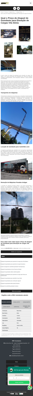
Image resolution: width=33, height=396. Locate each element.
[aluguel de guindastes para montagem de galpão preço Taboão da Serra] (8, 33)
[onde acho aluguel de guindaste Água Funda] (24, 33)
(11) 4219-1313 (9, 248)
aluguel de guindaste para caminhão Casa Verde (11, 278)
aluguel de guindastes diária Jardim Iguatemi (10, 271)
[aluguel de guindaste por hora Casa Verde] (8, 66)
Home (16, 361)
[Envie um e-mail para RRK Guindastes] (18, 8)
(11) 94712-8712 (17, 353)
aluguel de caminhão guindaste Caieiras (9, 286)
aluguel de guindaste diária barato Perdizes (10, 283)
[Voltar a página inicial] (5, 3)
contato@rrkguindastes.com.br (17, 355)
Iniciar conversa (19, 382)
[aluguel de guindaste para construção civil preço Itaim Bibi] (8, 50)
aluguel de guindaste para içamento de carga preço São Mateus (14, 261)
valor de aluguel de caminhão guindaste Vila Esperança (13, 266)
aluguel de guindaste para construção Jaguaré (11, 280)
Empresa (16, 366)
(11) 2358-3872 (17, 349)
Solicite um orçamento (16, 251)
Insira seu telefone (19, 375)
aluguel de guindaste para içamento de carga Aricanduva (13, 264)
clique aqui (16, 248)
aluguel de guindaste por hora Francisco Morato (11, 269)
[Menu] (30, 3)
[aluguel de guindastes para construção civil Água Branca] (24, 50)
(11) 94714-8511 (17, 351)
